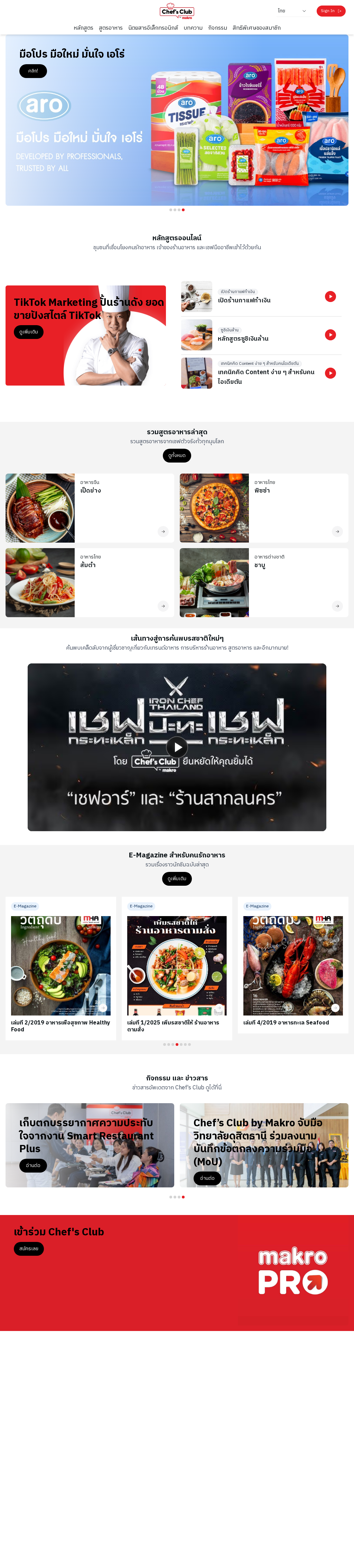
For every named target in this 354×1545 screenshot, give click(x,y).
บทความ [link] (193, 28)
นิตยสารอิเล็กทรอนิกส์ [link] (153, 28)
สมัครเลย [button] (28, 1249)
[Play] (177, 747)
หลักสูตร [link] (83, 28)
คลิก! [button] (33, 71)
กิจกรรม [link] (217, 28)
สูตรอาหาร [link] (111, 28)
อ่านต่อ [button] (207, 1178)
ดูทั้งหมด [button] (177, 455)
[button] (330, 296)
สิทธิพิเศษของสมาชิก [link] (257, 28)
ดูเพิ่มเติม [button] (28, 332)
